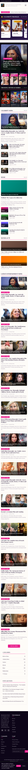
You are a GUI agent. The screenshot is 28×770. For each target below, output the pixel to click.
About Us (3, 750)
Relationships (14, 671)
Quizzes (2, 741)
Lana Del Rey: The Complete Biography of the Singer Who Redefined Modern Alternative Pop (17, 154)
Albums (13, 723)
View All (25, 87)
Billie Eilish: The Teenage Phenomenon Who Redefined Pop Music (13, 632)
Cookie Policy (15, 744)
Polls (2, 739)
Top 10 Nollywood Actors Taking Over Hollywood (12, 252)
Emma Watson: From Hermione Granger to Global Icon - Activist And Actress (13, 690)
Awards (13, 729)
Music (14, 668)
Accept (18, 765)
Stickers (2, 748)
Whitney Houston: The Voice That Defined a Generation (16, 208)
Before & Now (14, 656)
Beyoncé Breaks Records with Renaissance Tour (15, 223)
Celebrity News (14, 659)
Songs (13, 725)
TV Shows (14, 673)
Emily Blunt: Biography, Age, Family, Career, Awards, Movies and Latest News (13, 451)
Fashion (14, 662)
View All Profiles (24, 16)
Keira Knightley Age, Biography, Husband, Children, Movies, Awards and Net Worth (18, 162)
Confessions (3, 746)
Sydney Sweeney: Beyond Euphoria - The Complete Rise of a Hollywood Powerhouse (14, 685)
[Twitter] (5, 730)
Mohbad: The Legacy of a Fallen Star (11, 198)
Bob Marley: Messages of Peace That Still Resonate (17, 215)
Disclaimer (14, 746)
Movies (14, 665)
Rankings (14, 727)
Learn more (12, 768)
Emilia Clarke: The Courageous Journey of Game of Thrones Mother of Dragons (13, 571)
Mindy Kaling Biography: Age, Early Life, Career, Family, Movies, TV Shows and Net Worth (13, 132)
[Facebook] (2, 730)
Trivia (2, 744)
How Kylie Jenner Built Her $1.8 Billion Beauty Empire (14, 693)
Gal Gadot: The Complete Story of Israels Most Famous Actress (12, 541)
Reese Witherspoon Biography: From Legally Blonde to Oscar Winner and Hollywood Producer (17, 170)
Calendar (14, 731)
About (21, 1)
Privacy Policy (15, 739)
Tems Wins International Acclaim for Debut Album (17, 230)
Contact (25, 1)
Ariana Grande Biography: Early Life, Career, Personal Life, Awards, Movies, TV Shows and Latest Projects (13, 481)
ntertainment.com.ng (14, 761)
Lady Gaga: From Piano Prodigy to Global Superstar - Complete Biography (12, 602)
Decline (24, 765)
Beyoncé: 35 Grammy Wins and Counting (12, 512)
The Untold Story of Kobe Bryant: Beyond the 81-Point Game (13, 697)
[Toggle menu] (25, 5)
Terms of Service (15, 741)
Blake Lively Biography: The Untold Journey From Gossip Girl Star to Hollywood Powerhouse (16, 146)
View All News (14, 646)
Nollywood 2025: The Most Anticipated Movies (11, 267)
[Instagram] (8, 730)
